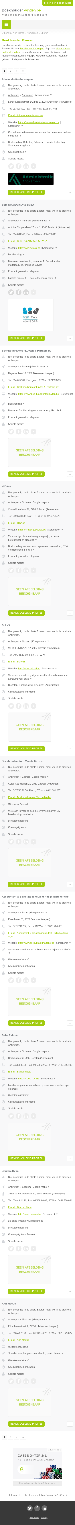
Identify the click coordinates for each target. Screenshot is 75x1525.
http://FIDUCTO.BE (28, 1078)
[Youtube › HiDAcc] (33, 570)
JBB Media (34, 1517)
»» (23, 71)
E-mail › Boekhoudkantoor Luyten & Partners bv (33, 387)
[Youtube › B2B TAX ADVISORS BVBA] (33, 292)
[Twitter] (30, 1508)
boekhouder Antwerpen (32, 48)
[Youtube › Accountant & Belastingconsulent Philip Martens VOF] (33, 980)
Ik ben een (57, 3)
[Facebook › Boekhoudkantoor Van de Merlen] (18, 842)
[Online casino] (37, 1449)
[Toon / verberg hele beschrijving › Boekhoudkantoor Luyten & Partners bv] (40, 404)
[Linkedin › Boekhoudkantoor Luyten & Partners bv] (26, 431)
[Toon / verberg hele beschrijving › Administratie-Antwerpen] (40, 134)
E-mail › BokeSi (16, 661)
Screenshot (15, 125)
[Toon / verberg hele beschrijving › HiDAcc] (40, 538)
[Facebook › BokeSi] (18, 706)
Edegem (26, 1186)
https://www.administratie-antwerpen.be (38, 122)
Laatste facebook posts (43, 278)
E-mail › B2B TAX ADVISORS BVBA (27, 241)
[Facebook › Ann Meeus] (18, 1381)
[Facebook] (37, 1508)
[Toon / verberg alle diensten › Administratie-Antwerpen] (40, 143)
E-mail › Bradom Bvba (19, 1207)
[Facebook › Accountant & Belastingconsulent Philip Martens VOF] (18, 980)
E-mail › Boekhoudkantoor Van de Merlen (29, 797)
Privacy (44, 1517)
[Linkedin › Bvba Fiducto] (26, 1116)
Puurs (25, 912)
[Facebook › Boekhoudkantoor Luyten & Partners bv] (18, 431)
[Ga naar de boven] (70, 192)
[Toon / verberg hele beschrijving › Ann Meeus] (40, 1353)
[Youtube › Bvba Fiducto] (33, 1116)
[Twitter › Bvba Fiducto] (11, 1116)
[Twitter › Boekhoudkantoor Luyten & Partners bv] (11, 431)
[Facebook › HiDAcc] (18, 570)
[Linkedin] (44, 1508)
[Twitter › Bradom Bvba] (11, 1248)
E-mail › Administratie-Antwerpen (25, 115)
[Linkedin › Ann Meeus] (26, 1381)
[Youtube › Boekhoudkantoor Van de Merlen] (33, 842)
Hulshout (26, 1319)
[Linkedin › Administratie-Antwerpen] (26, 166)
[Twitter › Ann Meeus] (11, 1381)
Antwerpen (13, 95)
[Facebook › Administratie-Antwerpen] (18, 166)
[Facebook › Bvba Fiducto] (18, 1116)
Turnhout (26, 220)
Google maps (43, 95)
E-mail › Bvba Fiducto (19, 1071)
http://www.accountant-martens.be (36, 942)
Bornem (26, 641)
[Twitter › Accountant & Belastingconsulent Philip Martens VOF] (11, 980)
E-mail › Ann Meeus (18, 1340)
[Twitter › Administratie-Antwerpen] (11, 166)
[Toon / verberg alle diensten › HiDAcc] (40, 548)
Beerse (25, 366)
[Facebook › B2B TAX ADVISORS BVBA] (18, 292)
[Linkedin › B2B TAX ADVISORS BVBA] (26, 292)
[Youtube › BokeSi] (33, 706)
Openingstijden (17, 152)
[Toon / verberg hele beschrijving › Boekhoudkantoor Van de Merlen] (40, 812)
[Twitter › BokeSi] (11, 706)
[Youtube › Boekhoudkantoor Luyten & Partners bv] (33, 431)
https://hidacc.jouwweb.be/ (32, 529)
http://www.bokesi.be (29, 668)
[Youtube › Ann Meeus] (33, 1381)
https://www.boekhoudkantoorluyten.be (38, 394)
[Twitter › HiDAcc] (11, 570)
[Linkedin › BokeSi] (26, 706)
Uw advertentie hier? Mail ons (37, 1483)
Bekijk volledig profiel (26, 192)
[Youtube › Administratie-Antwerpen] (33, 166)
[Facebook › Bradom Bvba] (18, 1248)
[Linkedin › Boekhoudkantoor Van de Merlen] (26, 842)
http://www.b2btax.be (29, 248)
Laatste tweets (17, 278)
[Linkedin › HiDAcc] (26, 570)
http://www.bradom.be (29, 1214)
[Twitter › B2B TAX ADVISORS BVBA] (11, 292)
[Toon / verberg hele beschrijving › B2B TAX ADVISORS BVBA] (40, 254)
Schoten (26, 502)
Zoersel (26, 776)
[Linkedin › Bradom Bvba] (26, 1248)
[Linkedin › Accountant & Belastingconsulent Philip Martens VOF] (26, 980)
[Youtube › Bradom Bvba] (33, 1248)
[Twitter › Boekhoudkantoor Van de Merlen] (11, 842)
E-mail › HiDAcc (16, 523)
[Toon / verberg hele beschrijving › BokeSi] (40, 676)
